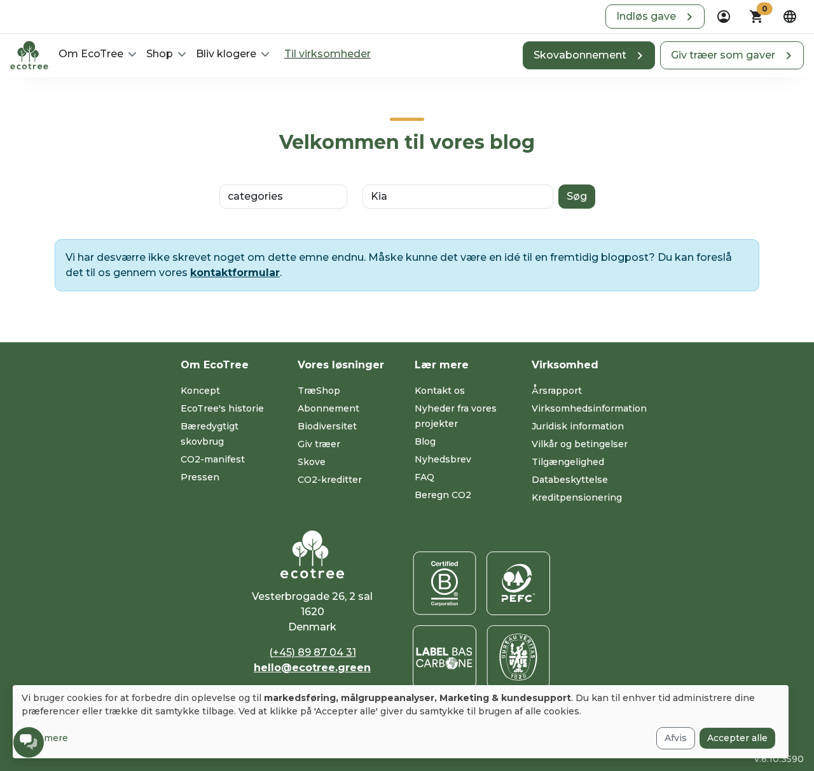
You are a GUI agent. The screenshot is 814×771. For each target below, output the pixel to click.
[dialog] (401, 721)
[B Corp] (444, 583)
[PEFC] (518, 583)
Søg (577, 196)
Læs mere (45, 738)
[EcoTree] (29, 54)
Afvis (676, 738)
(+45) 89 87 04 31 (312, 652)
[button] (655, 16)
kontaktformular (235, 273)
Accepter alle (737, 738)
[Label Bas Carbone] (444, 657)
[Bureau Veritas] (518, 657)
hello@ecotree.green (312, 668)
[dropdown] (724, 17)
